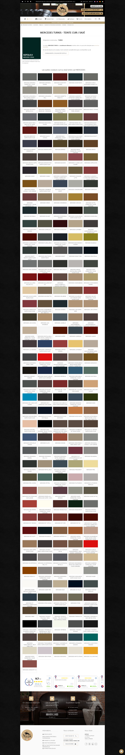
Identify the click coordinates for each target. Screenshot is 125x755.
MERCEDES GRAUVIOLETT (60, 269)
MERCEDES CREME (45, 203)
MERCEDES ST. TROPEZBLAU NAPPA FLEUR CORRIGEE (30, 604)
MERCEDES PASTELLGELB (44, 469)
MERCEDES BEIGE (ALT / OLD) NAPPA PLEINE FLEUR (60, 123)
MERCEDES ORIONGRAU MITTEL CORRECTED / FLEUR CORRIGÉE (60, 458)
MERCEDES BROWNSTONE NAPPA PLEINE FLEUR (45, 163)
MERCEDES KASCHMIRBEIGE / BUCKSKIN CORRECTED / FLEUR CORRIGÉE (75, 325)
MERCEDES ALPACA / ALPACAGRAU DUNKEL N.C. (90, 83)
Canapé (40, 19)
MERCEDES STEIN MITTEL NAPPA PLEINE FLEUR (60, 603)
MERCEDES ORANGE (60, 443)
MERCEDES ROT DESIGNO (29, 523)
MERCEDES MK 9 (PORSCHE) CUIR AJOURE (45, 403)
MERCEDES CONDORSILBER (75, 189)
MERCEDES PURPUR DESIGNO (60, 497)
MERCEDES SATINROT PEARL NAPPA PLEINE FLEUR (45, 550)
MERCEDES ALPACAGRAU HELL (45, 97)
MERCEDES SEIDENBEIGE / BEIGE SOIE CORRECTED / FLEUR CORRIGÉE (75, 564)
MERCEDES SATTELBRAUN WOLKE (60, 550)
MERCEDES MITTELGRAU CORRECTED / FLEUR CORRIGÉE (29, 391)
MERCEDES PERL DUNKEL (29, 483)
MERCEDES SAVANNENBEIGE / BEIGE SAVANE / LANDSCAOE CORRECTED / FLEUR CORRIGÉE (75, 553)
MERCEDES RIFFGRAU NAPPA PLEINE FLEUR (90, 510)
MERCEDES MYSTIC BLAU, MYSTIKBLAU (44, 417)
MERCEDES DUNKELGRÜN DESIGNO (29, 230)
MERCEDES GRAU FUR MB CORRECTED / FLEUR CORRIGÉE (44, 271)
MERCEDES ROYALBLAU (45, 536)
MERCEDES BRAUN (90, 149)
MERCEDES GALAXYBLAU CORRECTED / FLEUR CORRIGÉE (60, 244)
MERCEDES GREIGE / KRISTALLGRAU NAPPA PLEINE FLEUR (75, 271)
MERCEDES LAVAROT (91, 336)
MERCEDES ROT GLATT (29, 536)
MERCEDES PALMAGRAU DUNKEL (30, 470)
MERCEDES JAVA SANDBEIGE (45, 323)
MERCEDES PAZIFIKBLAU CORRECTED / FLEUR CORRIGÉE (60, 471)
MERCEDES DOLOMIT (45, 216)
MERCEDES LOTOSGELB (75, 349)
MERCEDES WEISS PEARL (45, 656)
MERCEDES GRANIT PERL (75, 256)
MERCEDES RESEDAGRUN (75, 509)
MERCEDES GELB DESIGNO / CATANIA (75, 243)
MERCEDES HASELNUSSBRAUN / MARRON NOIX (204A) (60, 284)
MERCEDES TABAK (29, 616)
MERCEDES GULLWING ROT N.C (45, 283)
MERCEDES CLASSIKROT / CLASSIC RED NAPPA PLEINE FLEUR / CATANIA (91, 178)
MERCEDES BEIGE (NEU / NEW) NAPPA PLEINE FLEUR (75, 123)
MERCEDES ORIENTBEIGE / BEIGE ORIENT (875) (75, 443)
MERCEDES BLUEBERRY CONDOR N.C (30, 150)
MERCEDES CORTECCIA (91, 189)
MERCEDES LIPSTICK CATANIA (60, 350)
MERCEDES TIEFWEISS (60, 629)
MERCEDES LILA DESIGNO (29, 349)
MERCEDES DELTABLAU (30, 216)
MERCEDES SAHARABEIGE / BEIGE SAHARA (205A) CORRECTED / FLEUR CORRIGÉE (91, 539)
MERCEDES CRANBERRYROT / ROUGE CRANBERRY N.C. (29, 204)
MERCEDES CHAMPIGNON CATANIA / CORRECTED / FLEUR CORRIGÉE (60, 178)
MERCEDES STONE (75, 603)
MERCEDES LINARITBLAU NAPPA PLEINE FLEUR (45, 350)
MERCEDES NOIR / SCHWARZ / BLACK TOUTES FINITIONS (45, 431)
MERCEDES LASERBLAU (75, 336)
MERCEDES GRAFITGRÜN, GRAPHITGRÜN (45, 257)
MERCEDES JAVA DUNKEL (29, 323)
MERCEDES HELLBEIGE (60, 296)
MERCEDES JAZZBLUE (60, 323)
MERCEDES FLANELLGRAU (45, 243)
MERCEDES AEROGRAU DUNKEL (45, 83)
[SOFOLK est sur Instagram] (96, 744)
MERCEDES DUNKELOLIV (45, 229)
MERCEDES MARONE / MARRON (29, 377)
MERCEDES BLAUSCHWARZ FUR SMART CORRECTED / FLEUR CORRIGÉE (75, 138)
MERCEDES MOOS (90, 403)
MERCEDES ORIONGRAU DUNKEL (30, 457)
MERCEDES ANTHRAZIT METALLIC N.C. (30, 110)
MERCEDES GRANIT (60, 256)
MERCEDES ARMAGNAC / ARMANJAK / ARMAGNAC (45, 110)
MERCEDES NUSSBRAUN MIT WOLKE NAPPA (75, 430)
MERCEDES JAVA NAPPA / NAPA (75, 310)
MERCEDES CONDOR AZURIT (60, 190)
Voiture (30, 19)
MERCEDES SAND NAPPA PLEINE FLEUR (29, 550)
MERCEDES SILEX (60, 589)
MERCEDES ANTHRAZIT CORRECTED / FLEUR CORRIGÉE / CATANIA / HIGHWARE (91, 99)
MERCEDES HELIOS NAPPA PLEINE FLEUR (29, 297)
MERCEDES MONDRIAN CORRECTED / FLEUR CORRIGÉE (75, 404)
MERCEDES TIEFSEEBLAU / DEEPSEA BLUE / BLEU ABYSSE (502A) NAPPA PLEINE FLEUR (45, 632)
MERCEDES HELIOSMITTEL (45, 296)
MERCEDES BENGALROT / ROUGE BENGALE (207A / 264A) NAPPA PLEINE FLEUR (91, 124)
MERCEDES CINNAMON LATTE (75, 177)
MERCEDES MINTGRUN (91, 376)
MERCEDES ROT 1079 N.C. (45, 523)
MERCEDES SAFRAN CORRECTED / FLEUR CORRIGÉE (75, 538)
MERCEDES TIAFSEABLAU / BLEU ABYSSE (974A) (90, 617)
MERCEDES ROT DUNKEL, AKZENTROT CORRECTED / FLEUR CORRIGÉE (90, 524)
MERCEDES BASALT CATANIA (91, 109)
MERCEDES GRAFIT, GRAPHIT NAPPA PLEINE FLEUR (30, 258)
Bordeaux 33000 (31, 709)
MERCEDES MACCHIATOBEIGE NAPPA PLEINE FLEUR (90, 351)
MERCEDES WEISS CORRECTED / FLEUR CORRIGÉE (29, 658)
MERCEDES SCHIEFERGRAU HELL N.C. (45, 563)
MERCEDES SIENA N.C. (29, 576)
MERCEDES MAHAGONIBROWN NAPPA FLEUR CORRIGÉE (60, 364)
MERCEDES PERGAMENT (75, 469)
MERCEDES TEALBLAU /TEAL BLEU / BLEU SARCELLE (44, 618)
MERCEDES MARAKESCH (90, 363)
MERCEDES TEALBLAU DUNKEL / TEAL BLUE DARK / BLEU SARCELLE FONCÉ (60, 618)
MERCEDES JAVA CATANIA (90, 309)
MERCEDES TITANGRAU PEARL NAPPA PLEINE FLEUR (91, 630)
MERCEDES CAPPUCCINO (90, 163)
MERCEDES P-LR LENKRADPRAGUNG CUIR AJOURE (75, 458)
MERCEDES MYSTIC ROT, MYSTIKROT (60, 417)
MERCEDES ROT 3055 (60, 523)
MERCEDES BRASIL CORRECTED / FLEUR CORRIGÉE (75, 151)
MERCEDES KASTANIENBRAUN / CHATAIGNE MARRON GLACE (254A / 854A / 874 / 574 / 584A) (91, 326)
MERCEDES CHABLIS (45, 176)
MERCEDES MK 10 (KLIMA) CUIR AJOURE (75, 390)
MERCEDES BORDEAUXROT (45, 149)
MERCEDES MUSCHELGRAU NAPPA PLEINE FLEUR (30, 417)
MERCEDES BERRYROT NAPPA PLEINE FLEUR (29, 137)
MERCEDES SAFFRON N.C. (60, 536)
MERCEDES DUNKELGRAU (90, 216)
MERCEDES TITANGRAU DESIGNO (75, 630)
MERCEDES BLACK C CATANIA (45, 137)
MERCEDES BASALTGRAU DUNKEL (45, 123)
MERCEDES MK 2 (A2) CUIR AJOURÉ (90, 390)
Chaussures (61, 19)
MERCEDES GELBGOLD (90, 243)
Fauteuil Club (50, 19)
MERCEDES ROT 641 (75, 523)
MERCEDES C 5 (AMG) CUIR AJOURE (75, 163)
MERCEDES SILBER (90, 576)
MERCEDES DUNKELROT (60, 229)
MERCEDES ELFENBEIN (75, 229)
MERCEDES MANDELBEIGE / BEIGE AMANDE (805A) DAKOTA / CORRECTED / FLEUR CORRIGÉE (75, 365)
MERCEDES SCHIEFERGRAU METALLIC (60, 563)
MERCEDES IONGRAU (60, 309)
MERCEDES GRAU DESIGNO (30, 269)
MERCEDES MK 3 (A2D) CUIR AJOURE (30, 403)
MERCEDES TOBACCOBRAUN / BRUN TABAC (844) (30, 645)
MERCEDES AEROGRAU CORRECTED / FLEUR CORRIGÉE (29, 84)
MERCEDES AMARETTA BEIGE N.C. (60, 97)
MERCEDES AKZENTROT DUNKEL (60, 83)
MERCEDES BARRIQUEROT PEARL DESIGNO (75, 110)
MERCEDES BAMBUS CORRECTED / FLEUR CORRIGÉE (60, 111)
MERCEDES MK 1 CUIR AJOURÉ (60, 390)
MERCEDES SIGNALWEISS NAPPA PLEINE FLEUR (75, 577)
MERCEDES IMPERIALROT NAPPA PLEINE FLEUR (29, 310)
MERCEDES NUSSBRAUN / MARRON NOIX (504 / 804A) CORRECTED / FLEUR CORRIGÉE (60, 432)
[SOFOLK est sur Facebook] (86, 744)
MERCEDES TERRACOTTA (75, 616)
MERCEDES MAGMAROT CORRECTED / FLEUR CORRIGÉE (45, 364)
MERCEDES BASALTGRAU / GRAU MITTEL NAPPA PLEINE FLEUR (29, 124)
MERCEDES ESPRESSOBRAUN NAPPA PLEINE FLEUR (90, 231)
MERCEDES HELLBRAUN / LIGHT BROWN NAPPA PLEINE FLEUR (75, 298)
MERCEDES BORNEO (60, 149)
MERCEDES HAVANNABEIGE (75, 283)
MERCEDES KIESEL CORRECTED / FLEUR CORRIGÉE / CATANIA (29, 338)
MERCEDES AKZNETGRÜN (75, 83)
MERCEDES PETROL (45, 483)
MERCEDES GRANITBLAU (90, 256)
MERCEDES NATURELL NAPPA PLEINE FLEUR (29, 430)
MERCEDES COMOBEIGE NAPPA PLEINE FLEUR (45, 190)
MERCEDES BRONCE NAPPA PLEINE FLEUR (30, 163)
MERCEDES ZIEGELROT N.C (30, 669)
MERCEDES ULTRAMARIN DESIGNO (75, 644)
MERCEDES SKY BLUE (75, 589)
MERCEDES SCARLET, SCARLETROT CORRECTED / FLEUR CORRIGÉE (91, 551)
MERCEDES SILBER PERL (45, 589)
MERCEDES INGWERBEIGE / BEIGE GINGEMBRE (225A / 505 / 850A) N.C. (45, 311)
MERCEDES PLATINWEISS (75, 483)
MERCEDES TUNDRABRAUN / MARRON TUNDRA (60, 644)
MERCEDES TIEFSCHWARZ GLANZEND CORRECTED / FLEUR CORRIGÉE (29, 631)
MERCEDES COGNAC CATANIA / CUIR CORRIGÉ (29, 190)
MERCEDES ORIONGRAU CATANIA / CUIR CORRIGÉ (90, 443)
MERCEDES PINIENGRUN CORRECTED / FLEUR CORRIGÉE (60, 484)
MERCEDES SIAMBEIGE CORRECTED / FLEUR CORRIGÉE (90, 564)
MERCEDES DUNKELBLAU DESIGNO (60, 217)
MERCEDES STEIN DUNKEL (45, 603)
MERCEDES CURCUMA (75, 203)
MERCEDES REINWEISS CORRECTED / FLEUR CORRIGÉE (45, 511)
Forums (80, 19)
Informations (88, 19)
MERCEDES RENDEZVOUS (60, 509)
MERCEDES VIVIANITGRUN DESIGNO (90, 644)
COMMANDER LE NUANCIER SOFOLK (56, 53)
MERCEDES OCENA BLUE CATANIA (29, 443)
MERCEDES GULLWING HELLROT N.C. (29, 283)
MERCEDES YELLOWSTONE (91, 656)
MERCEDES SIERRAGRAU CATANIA (60, 577)
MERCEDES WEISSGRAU (60, 656)
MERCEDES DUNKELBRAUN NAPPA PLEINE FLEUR (75, 217)
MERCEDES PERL (90, 469)
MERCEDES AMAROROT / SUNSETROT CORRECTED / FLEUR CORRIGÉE (75, 98)
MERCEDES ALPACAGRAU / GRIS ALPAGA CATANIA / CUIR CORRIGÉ (29, 98)
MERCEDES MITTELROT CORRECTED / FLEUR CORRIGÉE (45, 391)
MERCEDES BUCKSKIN (60, 163)
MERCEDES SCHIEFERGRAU (30, 563)
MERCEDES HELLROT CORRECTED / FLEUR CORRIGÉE (90, 298)
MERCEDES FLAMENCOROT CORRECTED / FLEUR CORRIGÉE (30, 244)
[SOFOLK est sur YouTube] (92, 744)
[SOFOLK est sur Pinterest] (89, 744)
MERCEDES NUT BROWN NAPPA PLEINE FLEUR (91, 430)
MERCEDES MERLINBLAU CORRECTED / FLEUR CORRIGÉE (75, 378)
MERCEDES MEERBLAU (60, 376)
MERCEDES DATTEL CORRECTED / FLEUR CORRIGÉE (90, 204)
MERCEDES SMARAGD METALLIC (90, 590)
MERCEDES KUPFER (60, 336)
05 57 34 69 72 (69, 736)
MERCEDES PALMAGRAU (91, 456)
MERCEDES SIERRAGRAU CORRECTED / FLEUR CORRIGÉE (45, 578)
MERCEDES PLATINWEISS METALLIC (90, 483)
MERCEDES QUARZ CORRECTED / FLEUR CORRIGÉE (75, 498)
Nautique (71, 19)
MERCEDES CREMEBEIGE (60, 203)
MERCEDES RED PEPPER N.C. (30, 510)
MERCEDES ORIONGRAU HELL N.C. (45, 457)
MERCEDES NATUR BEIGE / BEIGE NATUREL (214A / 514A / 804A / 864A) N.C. (90, 418)
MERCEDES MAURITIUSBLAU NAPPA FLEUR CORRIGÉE (45, 377)
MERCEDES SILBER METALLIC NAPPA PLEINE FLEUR (29, 591)
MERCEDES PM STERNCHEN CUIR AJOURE (29, 497)
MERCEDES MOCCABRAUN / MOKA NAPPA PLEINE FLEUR (60, 403)
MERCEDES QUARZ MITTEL (91, 496)
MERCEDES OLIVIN (45, 443)
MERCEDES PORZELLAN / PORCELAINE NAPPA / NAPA (45, 497)
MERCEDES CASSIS (30, 176)
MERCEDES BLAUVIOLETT (90, 136)
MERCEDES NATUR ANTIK (75, 416)
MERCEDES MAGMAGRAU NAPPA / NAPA (29, 363)
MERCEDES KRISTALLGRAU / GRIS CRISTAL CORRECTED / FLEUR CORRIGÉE (45, 338)
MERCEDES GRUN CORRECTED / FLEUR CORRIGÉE (90, 271)
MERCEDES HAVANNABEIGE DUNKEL (91, 283)
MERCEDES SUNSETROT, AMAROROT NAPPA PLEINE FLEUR (90, 604)
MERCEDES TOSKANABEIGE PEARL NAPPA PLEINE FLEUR (45, 644)
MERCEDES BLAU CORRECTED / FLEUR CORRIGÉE (60, 138)
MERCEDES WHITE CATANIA (75, 656)
